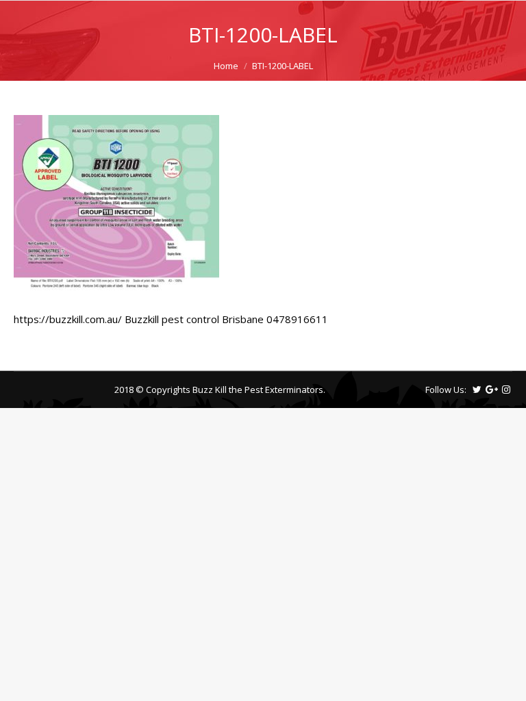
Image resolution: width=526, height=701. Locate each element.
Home (226, 66)
